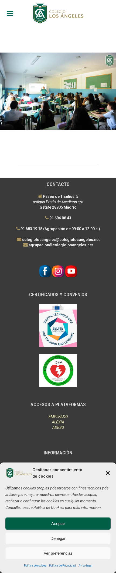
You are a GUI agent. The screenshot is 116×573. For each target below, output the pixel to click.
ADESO (58, 427)
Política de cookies (35, 565)
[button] (108, 473)
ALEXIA (58, 422)
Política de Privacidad (62, 565)
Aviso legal (85, 565)
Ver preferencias (58, 553)
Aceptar (58, 523)
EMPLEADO (58, 417)
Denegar (58, 538)
